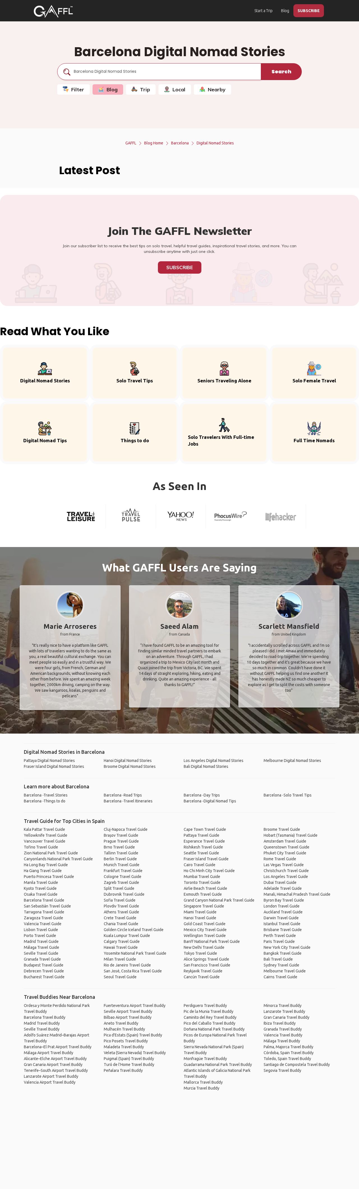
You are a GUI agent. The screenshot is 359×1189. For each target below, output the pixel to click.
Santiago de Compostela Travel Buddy (297, 1064)
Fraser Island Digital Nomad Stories (54, 766)
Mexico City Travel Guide (205, 929)
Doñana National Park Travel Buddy (214, 1029)
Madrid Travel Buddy (42, 1023)
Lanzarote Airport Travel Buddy (51, 1076)
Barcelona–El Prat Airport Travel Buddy (57, 1047)
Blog (285, 10)
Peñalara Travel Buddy (123, 1070)
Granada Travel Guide (42, 959)
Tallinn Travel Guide (121, 853)
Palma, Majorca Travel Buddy (288, 1047)
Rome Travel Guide (280, 859)
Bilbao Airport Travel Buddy (127, 1017)
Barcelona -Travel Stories (46, 795)
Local (178, 89)
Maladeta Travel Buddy (124, 1047)
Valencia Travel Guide (42, 924)
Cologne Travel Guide (122, 876)
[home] (53, 11)
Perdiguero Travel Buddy (205, 1005)
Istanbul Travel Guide (282, 924)
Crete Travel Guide (120, 918)
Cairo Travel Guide (199, 865)
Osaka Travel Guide (40, 894)
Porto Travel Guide (40, 935)
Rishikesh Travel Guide (203, 847)
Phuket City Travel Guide (285, 853)
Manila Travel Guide (41, 882)
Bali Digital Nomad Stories (206, 766)
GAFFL (130, 143)
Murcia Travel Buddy (201, 1088)
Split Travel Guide (119, 888)
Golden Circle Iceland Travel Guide (134, 929)
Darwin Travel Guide (281, 918)
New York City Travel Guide (287, 947)
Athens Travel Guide (121, 912)
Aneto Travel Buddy (121, 1023)
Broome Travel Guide (282, 829)
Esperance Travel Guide (204, 841)
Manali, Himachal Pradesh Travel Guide (297, 894)
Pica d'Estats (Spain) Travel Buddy (133, 1035)
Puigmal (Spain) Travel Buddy (129, 1058)
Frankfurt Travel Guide (123, 870)
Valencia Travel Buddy (283, 1035)
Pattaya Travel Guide (201, 835)
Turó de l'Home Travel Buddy (129, 1064)
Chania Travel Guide (121, 924)
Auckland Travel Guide (283, 912)
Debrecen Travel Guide (44, 971)
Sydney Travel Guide (281, 965)
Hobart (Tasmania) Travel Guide (290, 835)
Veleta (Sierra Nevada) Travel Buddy (135, 1052)
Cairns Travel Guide (280, 977)
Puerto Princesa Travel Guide (49, 876)
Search (281, 71)
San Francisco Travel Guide (207, 965)
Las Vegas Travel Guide (284, 865)
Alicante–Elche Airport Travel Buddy (55, 1058)
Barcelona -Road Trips (123, 795)
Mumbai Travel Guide (202, 876)
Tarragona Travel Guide (44, 912)
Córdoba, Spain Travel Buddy (289, 1052)
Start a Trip (263, 10)
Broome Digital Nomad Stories (130, 766)
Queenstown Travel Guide (286, 847)
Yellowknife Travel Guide (45, 835)
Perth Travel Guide (280, 935)
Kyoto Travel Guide (40, 888)
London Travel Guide (282, 906)
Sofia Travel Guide (119, 900)
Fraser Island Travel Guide (206, 859)
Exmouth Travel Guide (203, 894)
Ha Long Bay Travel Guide (46, 865)
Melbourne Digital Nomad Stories (292, 760)
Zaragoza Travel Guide (43, 918)
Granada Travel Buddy (283, 1029)
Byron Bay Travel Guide (284, 900)
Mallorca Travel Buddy (203, 1082)
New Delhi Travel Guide (204, 947)
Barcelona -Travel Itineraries (128, 801)
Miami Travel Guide (200, 912)
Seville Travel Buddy (41, 1029)
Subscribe (179, 267)
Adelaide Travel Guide (283, 888)
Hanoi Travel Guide (200, 918)
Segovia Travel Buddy (282, 1070)
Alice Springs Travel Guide (206, 959)
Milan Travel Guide (120, 959)
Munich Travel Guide (121, 865)
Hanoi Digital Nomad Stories (128, 760)
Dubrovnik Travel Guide (124, 894)
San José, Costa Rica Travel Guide (133, 971)
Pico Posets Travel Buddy (126, 1041)
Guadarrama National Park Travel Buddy (218, 1064)
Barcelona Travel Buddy (44, 1017)
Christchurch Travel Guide (286, 870)
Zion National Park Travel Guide (51, 853)
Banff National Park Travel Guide (212, 941)
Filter (77, 89)
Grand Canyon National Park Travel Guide (219, 900)
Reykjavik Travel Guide (203, 971)
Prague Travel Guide (121, 841)
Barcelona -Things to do (44, 801)
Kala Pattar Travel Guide (44, 829)
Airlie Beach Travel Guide (205, 888)
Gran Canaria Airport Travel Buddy (53, 1064)
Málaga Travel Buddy (282, 1041)
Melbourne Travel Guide (285, 971)
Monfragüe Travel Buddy (205, 1058)
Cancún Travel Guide (202, 977)
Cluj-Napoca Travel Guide (126, 829)
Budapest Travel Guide (43, 965)
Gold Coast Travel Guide (204, 924)
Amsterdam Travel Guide (285, 841)
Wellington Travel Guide (205, 935)
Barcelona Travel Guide (44, 900)
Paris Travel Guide (279, 941)
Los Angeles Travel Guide (286, 876)
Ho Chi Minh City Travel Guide (209, 870)
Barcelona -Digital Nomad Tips (210, 801)
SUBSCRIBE (309, 10)
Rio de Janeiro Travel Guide (127, 965)
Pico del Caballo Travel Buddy (209, 1023)
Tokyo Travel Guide (200, 953)
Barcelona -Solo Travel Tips (288, 795)
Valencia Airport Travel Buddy (49, 1082)
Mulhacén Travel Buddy (124, 1029)
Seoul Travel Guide (120, 977)
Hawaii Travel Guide (121, 947)
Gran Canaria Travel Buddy (286, 1017)
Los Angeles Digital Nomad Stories (213, 760)
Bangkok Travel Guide (283, 953)
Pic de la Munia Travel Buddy (208, 1011)
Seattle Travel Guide (201, 853)
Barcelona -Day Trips (202, 795)
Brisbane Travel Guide (283, 929)
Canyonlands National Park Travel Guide (58, 859)
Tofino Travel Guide (41, 847)
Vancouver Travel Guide (44, 841)
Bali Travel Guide (278, 959)
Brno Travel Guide (119, 847)
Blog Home (153, 143)
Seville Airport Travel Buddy (128, 1011)
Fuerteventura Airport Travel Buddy (134, 1005)
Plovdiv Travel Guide (121, 906)
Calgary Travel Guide (122, 941)
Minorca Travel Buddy (283, 1005)
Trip (145, 89)
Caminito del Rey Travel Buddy (210, 1017)
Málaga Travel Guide (41, 947)
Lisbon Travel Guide (41, 929)
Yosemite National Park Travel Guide (135, 953)
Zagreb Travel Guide (121, 882)
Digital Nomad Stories (215, 143)
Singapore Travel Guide (204, 906)
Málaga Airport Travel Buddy (48, 1052)
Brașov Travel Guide (121, 835)
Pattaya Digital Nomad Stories (49, 760)
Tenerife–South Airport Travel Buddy (56, 1070)
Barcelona (180, 143)
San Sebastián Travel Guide (47, 906)
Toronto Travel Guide (202, 882)
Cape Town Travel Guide (205, 829)
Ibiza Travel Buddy (280, 1023)
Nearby (216, 89)
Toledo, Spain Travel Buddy (287, 1058)
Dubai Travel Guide (280, 882)
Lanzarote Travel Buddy (284, 1011)
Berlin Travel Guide (120, 859)
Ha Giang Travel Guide (43, 870)
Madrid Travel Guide (41, 941)
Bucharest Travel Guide (44, 977)
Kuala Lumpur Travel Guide (127, 935)
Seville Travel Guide (41, 953)
